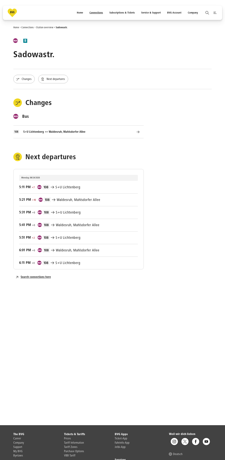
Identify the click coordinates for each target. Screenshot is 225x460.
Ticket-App (121, 438)
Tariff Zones (71, 447)
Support (17, 447)
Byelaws (18, 455)
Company (18, 443)
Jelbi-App (120, 447)
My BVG (18, 451)
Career (17, 438)
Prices (67, 438)
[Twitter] (185, 441)
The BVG (18, 434)
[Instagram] (174, 441)
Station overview (44, 27)
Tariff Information (74, 443)
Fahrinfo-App (122, 443)
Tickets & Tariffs (74, 434)
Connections (27, 27)
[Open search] (207, 13)
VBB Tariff (69, 455)
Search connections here (36, 277)
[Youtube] (206, 441)
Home (16, 27)
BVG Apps (121, 434)
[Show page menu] (215, 13)
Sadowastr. (62, 27)
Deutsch (177, 454)
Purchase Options (74, 451)
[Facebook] (195, 441)
